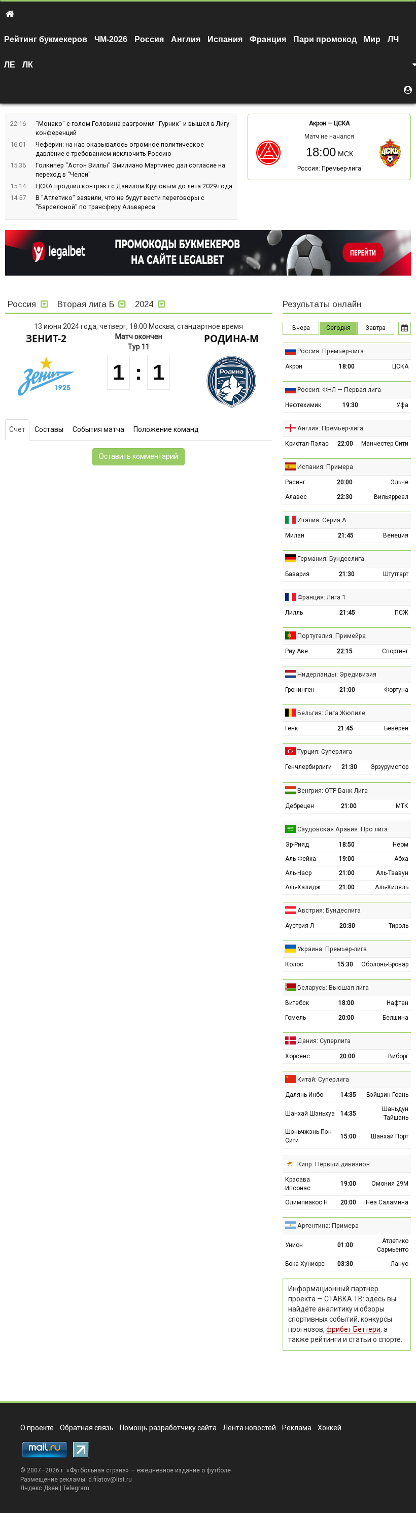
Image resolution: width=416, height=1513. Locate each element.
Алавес (296, 496)
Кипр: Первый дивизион (333, 1164)
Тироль (398, 925)
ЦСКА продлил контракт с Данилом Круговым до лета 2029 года (134, 186)
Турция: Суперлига (324, 751)
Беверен (396, 728)
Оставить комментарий (138, 456)
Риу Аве (296, 651)
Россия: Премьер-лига (329, 168)
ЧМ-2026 (110, 39)
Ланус (399, 1263)
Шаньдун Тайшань (395, 1113)
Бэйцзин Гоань (387, 1094)
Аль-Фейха (300, 858)
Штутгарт (395, 574)
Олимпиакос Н (306, 1202)
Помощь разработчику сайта (168, 1428)
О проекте (37, 1428)
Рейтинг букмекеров (45, 39)
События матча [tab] (98, 429)
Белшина (395, 1017)
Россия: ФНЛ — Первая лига (339, 389)
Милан (294, 535)
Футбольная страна (98, 1470)
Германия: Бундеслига (330, 558)
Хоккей (329, 1428)
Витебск (297, 1002)
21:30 (347, 574)
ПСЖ (401, 612)
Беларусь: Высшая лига (333, 987)
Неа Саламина (387, 1202)
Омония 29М (389, 1183)
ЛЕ (9, 64)
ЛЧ (393, 39)
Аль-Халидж (303, 887)
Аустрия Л (299, 925)
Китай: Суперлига (323, 1079)
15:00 (348, 1136)
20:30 (347, 925)
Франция (268, 39)
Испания (224, 39)
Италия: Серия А (321, 520)
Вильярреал (391, 496)
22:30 (345, 496)
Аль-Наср (298, 873)
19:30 (350, 405)
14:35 (348, 1094)
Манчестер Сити (384, 443)
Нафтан (397, 1002)
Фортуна (396, 689)
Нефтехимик (303, 405)
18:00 (347, 366)
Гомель (295, 1017)
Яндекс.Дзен (39, 1488)
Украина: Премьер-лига (332, 949)
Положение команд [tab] (166, 429)
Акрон (317, 123)
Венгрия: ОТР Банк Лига (332, 790)
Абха (401, 858)
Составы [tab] (48, 429)
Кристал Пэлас (307, 443)
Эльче (399, 482)
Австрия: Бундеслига (329, 910)
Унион (294, 1245)
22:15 (345, 651)
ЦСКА (342, 123)
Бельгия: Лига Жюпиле (331, 713)
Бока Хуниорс (305, 1263)
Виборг (398, 1056)
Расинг (295, 482)
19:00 (347, 858)
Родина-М (231, 338)
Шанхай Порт (389, 1136)
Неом (400, 844)
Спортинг (395, 651)
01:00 (345, 1245)
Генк (291, 728)
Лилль (294, 612)
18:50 (347, 844)
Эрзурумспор (389, 766)
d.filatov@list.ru (110, 1479)
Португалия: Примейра (331, 636)
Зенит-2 (46, 338)
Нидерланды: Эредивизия (336, 674)
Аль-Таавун (392, 873)
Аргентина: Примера (328, 1225)
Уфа (402, 405)
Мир (372, 39)
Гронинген (300, 689)
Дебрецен (299, 806)
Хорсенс (297, 1056)
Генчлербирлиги (308, 766)
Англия (185, 39)
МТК (402, 806)
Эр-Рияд (297, 844)
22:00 (345, 443)
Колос (294, 964)
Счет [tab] (17, 429)
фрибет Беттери (353, 1329)
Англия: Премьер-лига (330, 428)
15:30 (345, 964)
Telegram (76, 1488)
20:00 (345, 482)
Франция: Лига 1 (321, 597)
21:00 (347, 689)
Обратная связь (87, 1428)
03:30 (345, 1263)
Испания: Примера (325, 466)
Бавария (297, 574)
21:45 (346, 535)
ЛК (27, 64)
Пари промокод (325, 39)
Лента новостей (249, 1428)
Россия (149, 39)
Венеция (395, 535)
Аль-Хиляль (391, 887)
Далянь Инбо (304, 1094)
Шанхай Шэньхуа (310, 1113)
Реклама (296, 1428)
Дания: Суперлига (324, 1041)
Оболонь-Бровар (384, 964)
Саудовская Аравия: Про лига (342, 829)
